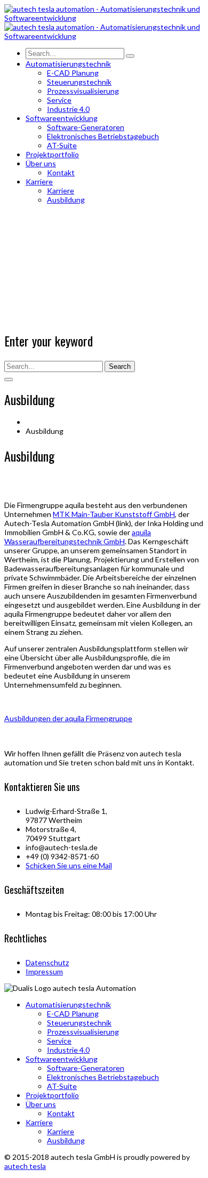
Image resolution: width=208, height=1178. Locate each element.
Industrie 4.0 (68, 1049)
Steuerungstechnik (79, 1022)
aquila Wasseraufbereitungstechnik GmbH (77, 537)
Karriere (39, 1122)
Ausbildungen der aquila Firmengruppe (68, 718)
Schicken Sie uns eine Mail (69, 865)
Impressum (44, 971)
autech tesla (25, 1166)
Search (120, 366)
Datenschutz (47, 962)
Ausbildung (66, 1140)
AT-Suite (62, 1086)
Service (59, 1040)
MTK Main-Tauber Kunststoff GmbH (114, 514)
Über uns (41, 1104)
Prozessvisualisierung (83, 1031)
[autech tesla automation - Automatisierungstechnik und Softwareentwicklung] (104, 17)
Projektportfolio (52, 1095)
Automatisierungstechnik (68, 1004)
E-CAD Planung (73, 1013)
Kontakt (61, 1113)
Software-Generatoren (85, 1067)
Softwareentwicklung (62, 1058)
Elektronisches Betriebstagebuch (103, 1077)
